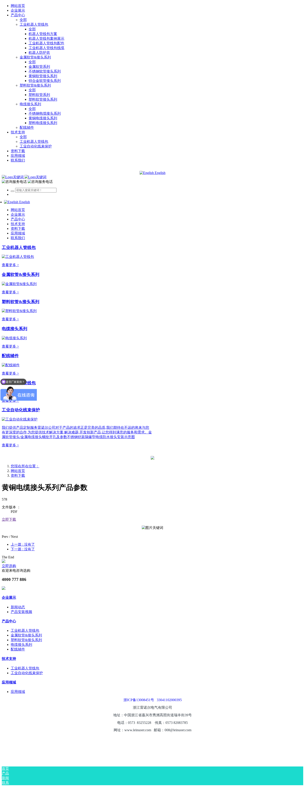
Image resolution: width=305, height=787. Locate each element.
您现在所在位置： (25, 466)
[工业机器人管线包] (18, 257)
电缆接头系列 (14, 328)
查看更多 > (10, 265)
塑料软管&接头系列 (20, 301)
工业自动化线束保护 (21, 410)
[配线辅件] (11, 365)
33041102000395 (169, 700)
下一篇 (23, 549)
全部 (23, 20)
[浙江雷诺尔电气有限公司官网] (24, 177)
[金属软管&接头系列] (19, 284)
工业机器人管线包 (19, 247)
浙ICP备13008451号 (138, 700)
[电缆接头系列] (14, 338)
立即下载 (9, 519)
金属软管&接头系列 (20, 274)
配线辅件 (10, 355)
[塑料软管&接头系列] (19, 311)
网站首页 (18, 6)
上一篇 (23, 544)
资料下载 (18, 475)
